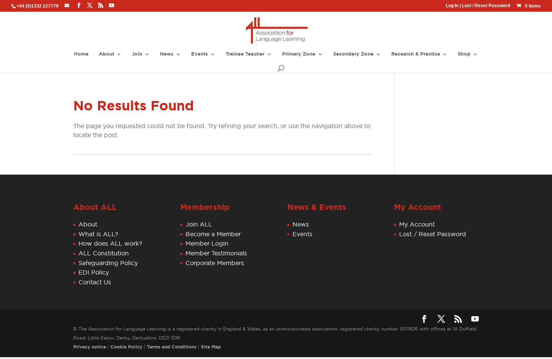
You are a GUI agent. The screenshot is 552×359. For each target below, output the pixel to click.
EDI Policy (93, 272)
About (106, 54)
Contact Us (94, 282)
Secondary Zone (353, 54)
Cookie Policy (126, 347)
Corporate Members (215, 263)
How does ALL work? (110, 243)
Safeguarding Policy (108, 263)
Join (137, 54)
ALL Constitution (103, 253)
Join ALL (199, 224)
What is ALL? (98, 234)
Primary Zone (298, 54)
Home (81, 54)
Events (199, 54)
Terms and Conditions (171, 347)
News (166, 54)
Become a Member (213, 234)
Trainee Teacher (245, 54)
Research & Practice (415, 54)
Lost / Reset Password (486, 5)
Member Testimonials (216, 253)
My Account (417, 224)
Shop (464, 54)
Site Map (211, 347)
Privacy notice (89, 347)
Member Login (207, 243)
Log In (452, 5)
